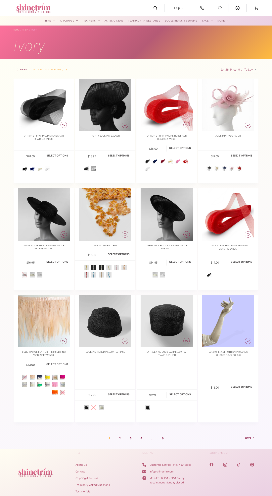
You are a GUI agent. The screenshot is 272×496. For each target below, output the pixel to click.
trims (48, 21)
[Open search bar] (156, 8)
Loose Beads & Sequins (181, 21)
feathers (89, 21)
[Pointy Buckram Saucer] (105, 105)
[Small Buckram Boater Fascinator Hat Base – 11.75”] (44, 214)
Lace (205, 21)
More (221, 21)
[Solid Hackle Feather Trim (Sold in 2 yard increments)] (44, 321)
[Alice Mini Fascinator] (228, 105)
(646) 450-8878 (181, 464)
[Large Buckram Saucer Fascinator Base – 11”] (167, 214)
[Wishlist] (220, 8)
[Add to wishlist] (64, 125)
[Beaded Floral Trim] (105, 214)
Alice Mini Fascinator (228, 135)
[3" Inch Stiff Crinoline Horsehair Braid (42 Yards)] (44, 105)
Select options (57, 155)
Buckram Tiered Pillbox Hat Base (105, 351)
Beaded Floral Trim (105, 245)
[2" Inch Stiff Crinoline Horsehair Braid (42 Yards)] (167, 105)
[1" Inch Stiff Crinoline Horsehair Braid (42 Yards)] (228, 214)
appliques (67, 21)
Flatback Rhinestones (144, 21)
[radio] (25, 169)
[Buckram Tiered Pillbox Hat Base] (105, 321)
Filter (23, 69)
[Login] (238, 8)
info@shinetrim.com (161, 471)
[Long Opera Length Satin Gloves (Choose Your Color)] (228, 321)
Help (177, 8)
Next (248, 438)
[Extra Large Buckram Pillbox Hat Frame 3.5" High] (167, 321)
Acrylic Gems (114, 21)
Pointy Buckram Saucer (105, 135)
